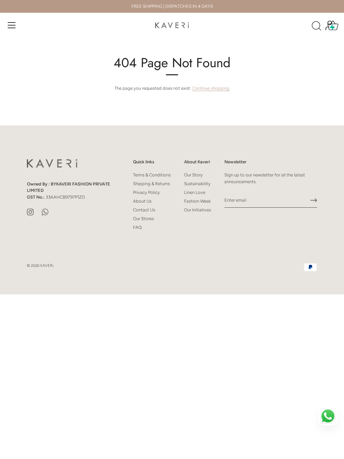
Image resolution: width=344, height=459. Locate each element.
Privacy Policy (146, 192)
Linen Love (194, 192)
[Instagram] (30, 211)
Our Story (193, 174)
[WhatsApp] (45, 211)
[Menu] (11, 25)
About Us (142, 201)
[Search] (316, 26)
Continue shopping (210, 88)
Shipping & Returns (151, 183)
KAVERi (46, 265)
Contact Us (144, 209)
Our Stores (143, 218)
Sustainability (197, 183)
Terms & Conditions (152, 174)
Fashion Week (197, 201)
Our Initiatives (197, 209)
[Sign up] (313, 200)
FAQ (137, 227)
